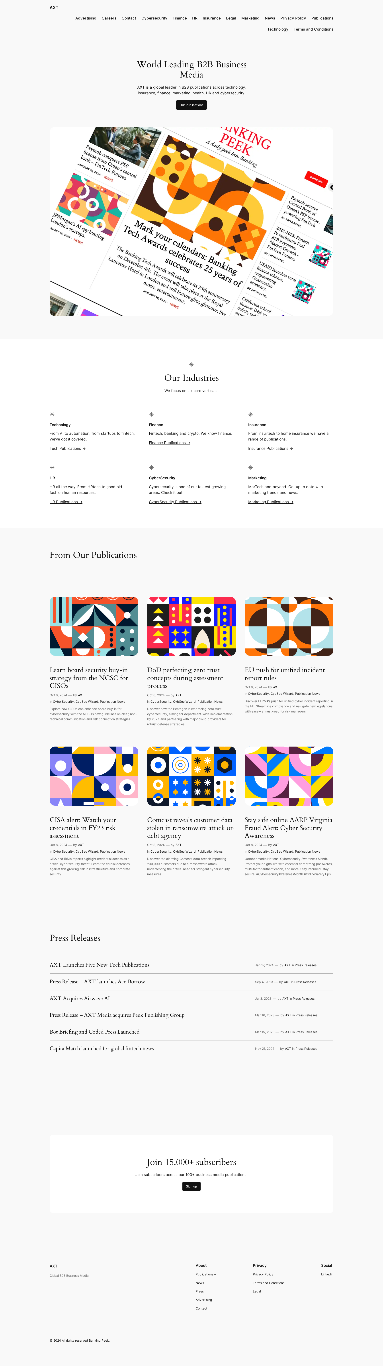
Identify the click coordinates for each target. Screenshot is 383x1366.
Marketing (250, 18)
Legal (231, 18)
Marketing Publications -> (270, 502)
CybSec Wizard (87, 701)
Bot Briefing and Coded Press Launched (95, 1032)
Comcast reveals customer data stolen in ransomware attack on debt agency (190, 828)
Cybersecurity (154, 18)
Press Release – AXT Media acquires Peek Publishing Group (117, 1015)
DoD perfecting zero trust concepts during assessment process (185, 678)
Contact (129, 18)
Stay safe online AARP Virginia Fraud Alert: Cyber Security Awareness (288, 828)
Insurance (212, 18)
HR (194, 18)
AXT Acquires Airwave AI (80, 998)
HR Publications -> (66, 502)
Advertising (85, 18)
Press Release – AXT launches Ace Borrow (97, 982)
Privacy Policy (293, 18)
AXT (54, 7)
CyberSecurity (63, 701)
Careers (109, 18)
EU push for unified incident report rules (285, 674)
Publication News (112, 701)
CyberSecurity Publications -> (175, 502)
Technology (277, 29)
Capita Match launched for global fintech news (102, 1049)
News (270, 18)
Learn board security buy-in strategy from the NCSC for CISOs (89, 678)
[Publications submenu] (215, 1274)
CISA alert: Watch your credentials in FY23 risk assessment (83, 828)
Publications (322, 18)
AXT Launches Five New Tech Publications (99, 965)
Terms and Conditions (313, 29)
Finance (180, 18)
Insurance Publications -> (270, 448)
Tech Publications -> (68, 448)
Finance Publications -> (169, 442)
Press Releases (306, 965)
